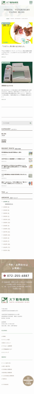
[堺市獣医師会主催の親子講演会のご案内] (30, 154)
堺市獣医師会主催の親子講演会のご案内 (11, 152)
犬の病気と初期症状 (7, 369)
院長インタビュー (6, 342)
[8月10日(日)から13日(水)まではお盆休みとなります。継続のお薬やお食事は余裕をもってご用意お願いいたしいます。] (30, 167)
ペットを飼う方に (6, 363)
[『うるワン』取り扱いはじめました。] (17, 33)
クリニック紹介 (6, 339)
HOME (7, 18)
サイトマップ (5, 352)
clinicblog (7, 23)
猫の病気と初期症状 (7, 372)
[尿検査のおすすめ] (17, 72)
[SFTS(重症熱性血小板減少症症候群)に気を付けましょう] (30, 176)
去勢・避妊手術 (6, 366)
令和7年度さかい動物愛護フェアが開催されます (13, 159)
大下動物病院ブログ (7, 349)
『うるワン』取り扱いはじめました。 (14, 46)
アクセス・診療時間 (7, 346)
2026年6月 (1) (9, 204)
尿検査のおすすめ (7, 85)
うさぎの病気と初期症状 (8, 375)
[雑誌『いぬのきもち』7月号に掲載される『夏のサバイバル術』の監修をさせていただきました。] (30, 183)
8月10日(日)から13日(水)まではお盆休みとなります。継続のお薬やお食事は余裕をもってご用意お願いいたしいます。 (14, 167)
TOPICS (4, 379)
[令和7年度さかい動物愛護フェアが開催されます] (30, 160)
